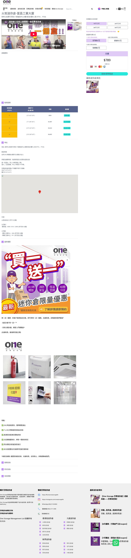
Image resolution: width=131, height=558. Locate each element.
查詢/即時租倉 (107, 74)
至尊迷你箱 (30, 8)
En (117, 9)
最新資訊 (13, 8)
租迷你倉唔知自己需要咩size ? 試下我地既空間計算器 (101, 31)
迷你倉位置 (21, 8)
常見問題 (47, 8)
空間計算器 (38, 8)
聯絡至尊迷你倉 (44, 490)
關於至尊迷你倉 (6, 490)
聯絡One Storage (57, 8)
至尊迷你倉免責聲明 (6, 513)
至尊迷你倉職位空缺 (6, 510)
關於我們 (5, 8)
